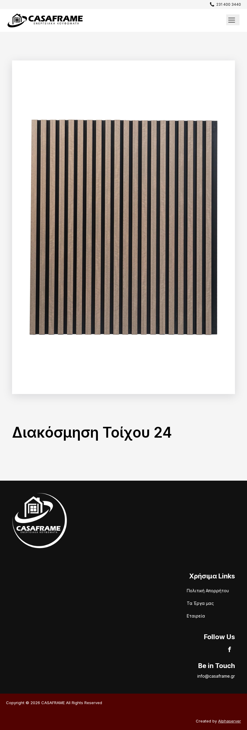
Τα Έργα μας (200, 603)
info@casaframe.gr (216, 676)
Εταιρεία (196, 615)
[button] (224, 4)
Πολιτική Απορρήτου (208, 590)
